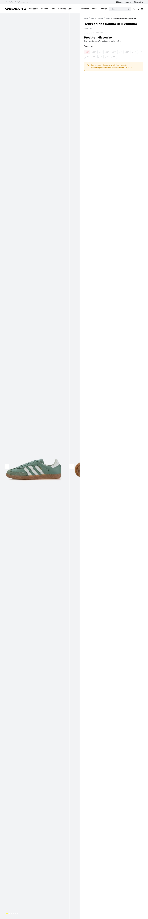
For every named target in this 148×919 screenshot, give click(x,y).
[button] (87, 52)
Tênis (92, 18)
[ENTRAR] (133, 8)
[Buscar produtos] (128, 9)
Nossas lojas (139, 2)
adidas (108, 18)
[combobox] (120, 9)
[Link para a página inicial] (86, 18)
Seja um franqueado (124, 2)
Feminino (100, 18)
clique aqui (126, 68)
